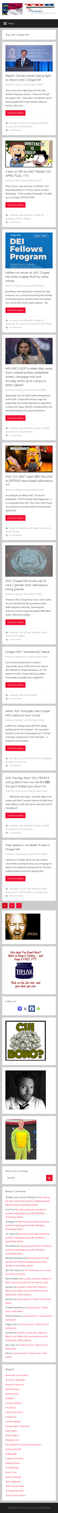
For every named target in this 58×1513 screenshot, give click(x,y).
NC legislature (32, 123)
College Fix (10, 1417)
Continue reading (15, 113)
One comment (16, 896)
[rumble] (38, 1008)
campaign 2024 (16, 215)
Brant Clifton (37, 84)
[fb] (31, 1008)
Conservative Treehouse (17, 1426)
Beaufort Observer (14, 1384)
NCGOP (21, 126)
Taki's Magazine (13, 1481)
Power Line (10, 1472)
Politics (29, 126)
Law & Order (25, 632)
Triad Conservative (14, 1486)
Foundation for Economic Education (23, 1444)
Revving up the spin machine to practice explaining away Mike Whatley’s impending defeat (27, 1201)
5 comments (15, 222)
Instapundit (10, 1454)
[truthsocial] (19, 1008)
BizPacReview (12, 1389)
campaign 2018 (16, 695)
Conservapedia (13, 1421)
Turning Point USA (14, 1491)
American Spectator (15, 1380)
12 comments (15, 535)
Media (22, 123)
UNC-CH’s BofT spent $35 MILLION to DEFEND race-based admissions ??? (29, 481)
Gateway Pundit (13, 1449)
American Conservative (17, 1375)
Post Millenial (11, 1467)
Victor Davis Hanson (15, 1495)
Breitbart (9, 1398)
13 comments (15, 435)
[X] (25, 1008)
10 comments (15, 327)
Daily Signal (11, 1431)
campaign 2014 (16, 825)
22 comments (15, 698)
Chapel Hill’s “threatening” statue (27, 652)
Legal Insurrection (14, 1458)
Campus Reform (13, 1403)
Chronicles (10, 1407)
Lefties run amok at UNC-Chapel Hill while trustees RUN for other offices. (27, 277)
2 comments (15, 765)
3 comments (15, 130)
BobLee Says (12, 1394)
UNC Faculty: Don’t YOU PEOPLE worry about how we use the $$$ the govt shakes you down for (27, 782)
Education (13, 123)
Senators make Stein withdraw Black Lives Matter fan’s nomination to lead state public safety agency (26, 1291)
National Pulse (12, 1463)
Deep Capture (12, 1435)
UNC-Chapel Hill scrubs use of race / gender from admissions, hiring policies (26, 585)
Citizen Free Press (14, 1412)
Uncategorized (40, 892)
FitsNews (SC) (12, 1440)
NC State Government (26, 324)
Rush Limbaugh (13, 1477)
